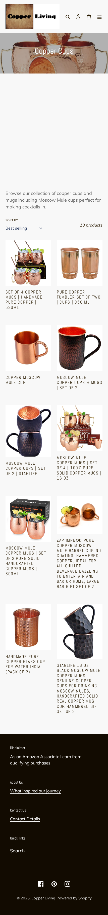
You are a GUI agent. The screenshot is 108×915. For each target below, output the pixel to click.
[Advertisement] (54, 133)
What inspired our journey (35, 790)
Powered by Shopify (74, 898)
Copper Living (43, 898)
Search (17, 851)
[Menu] (99, 16)
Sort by (12, 220)
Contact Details (25, 818)
